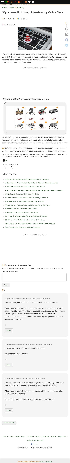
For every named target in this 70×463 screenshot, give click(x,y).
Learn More (48, 461)
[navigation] (66, 28)
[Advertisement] (35, 81)
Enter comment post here (10, 271)
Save (6, 160)
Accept (42, 461)
